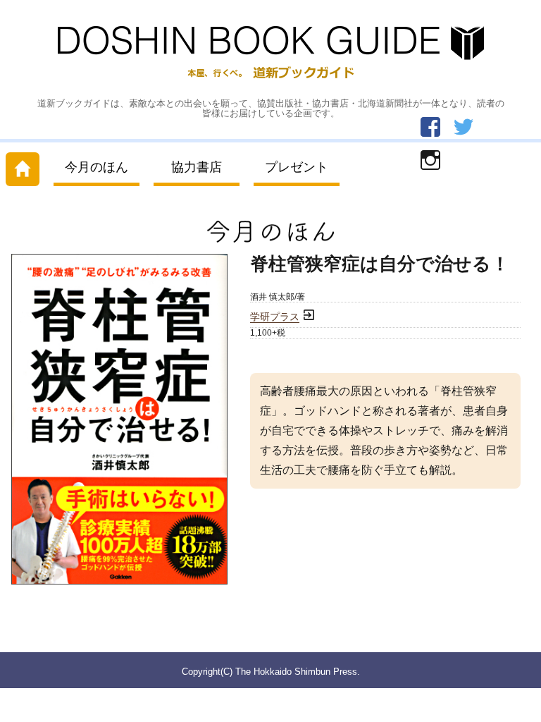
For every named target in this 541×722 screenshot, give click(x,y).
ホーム (22, 166)
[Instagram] (430, 160)
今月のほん (96, 167)
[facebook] (430, 127)
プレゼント (296, 167)
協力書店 (196, 167)
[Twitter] (463, 127)
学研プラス (274, 317)
